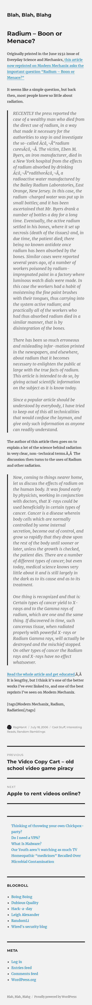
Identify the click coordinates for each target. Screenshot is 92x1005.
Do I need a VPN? (25, 838)
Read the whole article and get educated (41, 674)
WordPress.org (23, 980)
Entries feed (21, 968)
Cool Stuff (58, 727)
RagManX (20, 727)
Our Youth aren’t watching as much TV (44, 850)
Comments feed (24, 974)
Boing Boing (21, 897)
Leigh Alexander (25, 915)
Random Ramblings (31, 731)
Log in (16, 962)
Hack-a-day (21, 909)
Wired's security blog (29, 926)
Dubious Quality (24, 903)
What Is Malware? (26, 844)
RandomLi (20, 920)
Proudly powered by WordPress (55, 997)
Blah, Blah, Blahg (29, 15)
